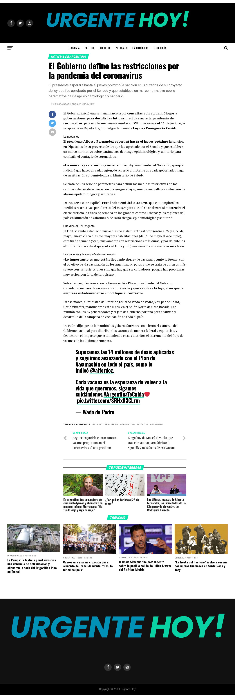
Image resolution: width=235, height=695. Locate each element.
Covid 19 (143, 424)
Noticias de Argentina (68, 56)
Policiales (121, 48)
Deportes (105, 48)
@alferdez (101, 370)
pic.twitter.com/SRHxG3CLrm (108, 400)
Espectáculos (140, 48)
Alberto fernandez (106, 424)
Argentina (128, 424)
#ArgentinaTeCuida (124, 394)
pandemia (157, 424)
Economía (74, 48)
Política (89, 48)
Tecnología (159, 48)
